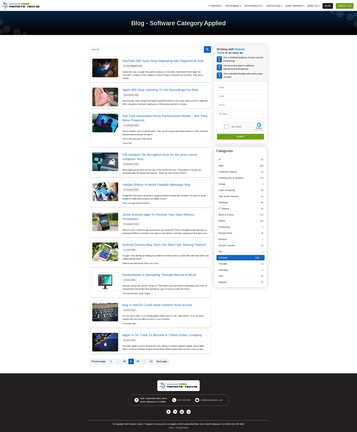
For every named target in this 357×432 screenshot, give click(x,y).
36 (124, 361)
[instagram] (188, 411)
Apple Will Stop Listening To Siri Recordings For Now (160, 90)
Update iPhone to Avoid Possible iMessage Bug (156, 184)
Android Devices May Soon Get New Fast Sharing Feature (164, 244)
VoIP (221, 276)
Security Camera (227, 245)
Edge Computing (227, 190)
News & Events (226, 215)
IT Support (224, 208)
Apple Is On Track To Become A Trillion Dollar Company (162, 335)
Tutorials (223, 264)
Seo (221, 251)
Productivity (224, 227)
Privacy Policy (182, 428)
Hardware (223, 202)
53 (151, 361)
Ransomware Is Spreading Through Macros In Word (159, 275)
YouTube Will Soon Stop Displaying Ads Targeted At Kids (163, 61)
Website (223, 282)
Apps (221, 165)
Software (223, 257)
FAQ (171, 428)
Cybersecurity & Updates (231, 178)
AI (220, 159)
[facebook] (168, 411)
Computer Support (228, 172)
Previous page (98, 361)
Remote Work (225, 233)
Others (222, 221)
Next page (162, 361)
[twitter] (175, 411)
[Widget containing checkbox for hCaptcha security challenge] (243, 126)
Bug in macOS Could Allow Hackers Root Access (157, 305)
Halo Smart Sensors (228, 196)
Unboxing (223, 270)
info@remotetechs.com (212, 400)
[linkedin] (181, 411)
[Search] (207, 49)
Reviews (223, 239)
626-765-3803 (184, 400)
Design (222, 184)
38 (138, 361)
